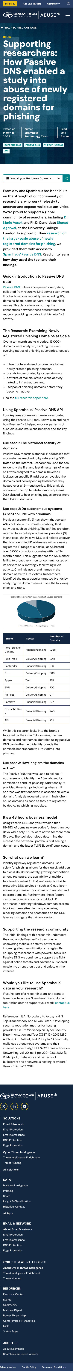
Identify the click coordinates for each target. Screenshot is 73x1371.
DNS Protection (12, 1140)
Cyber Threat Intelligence (19, 1152)
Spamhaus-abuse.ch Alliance (21, 1354)
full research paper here (31, 398)
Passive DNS (32, 145)
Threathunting (53, 145)
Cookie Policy (29, 1367)
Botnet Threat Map (14, 1315)
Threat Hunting (12, 1162)
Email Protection (13, 1129)
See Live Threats (32, 3)
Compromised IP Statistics (19, 1320)
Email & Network (13, 1124)
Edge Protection (12, 1145)
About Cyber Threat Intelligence (23, 1268)
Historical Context (14, 1206)
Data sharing (12, 145)
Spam (6, 1196)
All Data (8, 1213)
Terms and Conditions (54, 1367)
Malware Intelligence (15, 1185)
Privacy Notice (8, 1367)
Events (7, 1299)
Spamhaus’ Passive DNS (22, 254)
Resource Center (13, 1294)
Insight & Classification (17, 1201)
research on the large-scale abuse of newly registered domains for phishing (34, 238)
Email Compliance (14, 1134)
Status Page (10, 1331)
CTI (6, 151)
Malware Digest (12, 1310)
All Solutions (11, 1169)
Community (53, 3)
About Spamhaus (13, 1348)
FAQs (6, 1326)
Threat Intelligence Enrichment (21, 1157)
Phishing (8, 1190)
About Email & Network (17, 1229)
